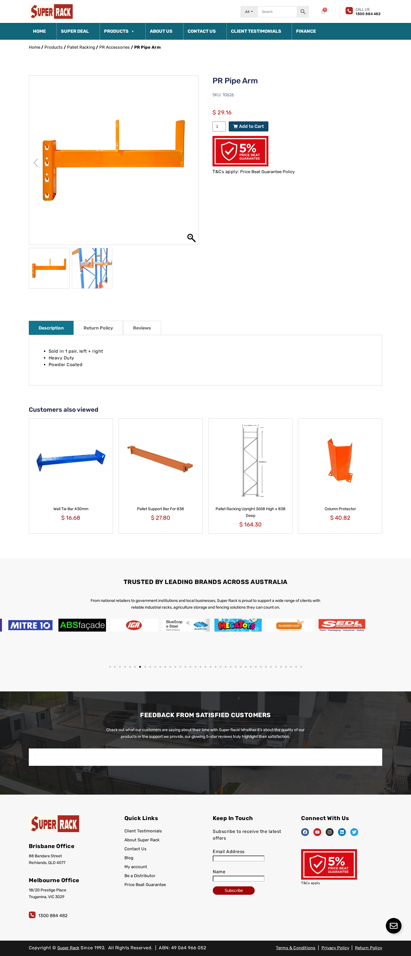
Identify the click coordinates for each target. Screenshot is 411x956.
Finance (306, 31)
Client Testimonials (256, 31)
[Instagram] (330, 832)
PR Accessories (114, 47)
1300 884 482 (52, 915)
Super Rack (68, 947)
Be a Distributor (139, 875)
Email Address (229, 851)
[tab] (51, 328)
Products (116, 31)
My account (135, 866)
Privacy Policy (335, 947)
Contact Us (202, 31)
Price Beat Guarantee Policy (267, 171)
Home (39, 31)
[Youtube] (317, 832)
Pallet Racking (81, 47)
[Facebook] (305, 832)
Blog (128, 857)
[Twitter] (354, 832)
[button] (191, 163)
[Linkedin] (342, 832)
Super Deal (75, 31)
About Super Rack (142, 839)
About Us (161, 31)
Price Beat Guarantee (145, 884)
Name (219, 871)
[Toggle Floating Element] (393, 926)
